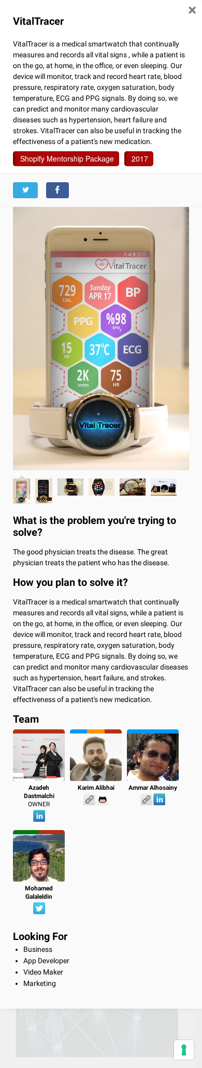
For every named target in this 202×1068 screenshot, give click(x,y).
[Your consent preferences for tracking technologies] (184, 1050)
